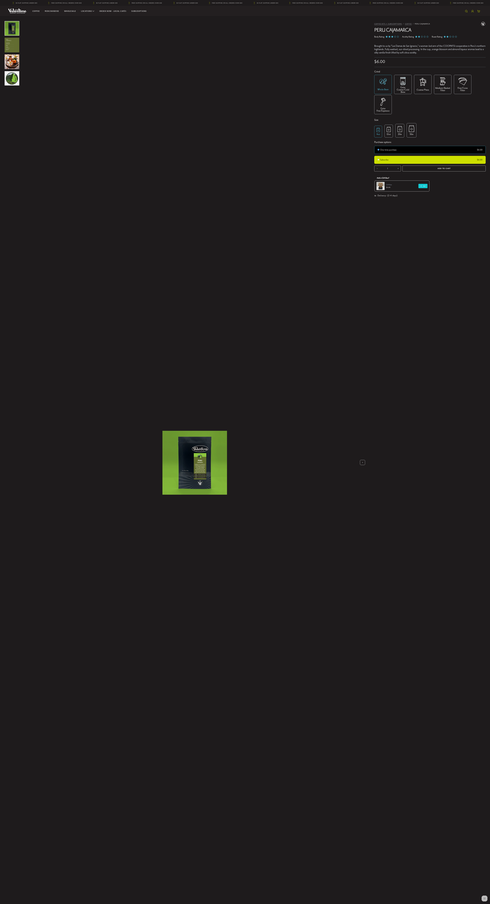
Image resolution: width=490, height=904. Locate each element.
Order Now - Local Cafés (112, 11)
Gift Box (389, 185)
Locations (86, 11)
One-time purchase (388, 149)
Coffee (36, 11)
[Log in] (472, 11)
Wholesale (70, 11)
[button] (466, 11)
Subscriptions (138, 11)
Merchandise (52, 11)
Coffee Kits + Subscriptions (388, 24)
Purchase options (382, 142)
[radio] (378, 150)
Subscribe (384, 159)
